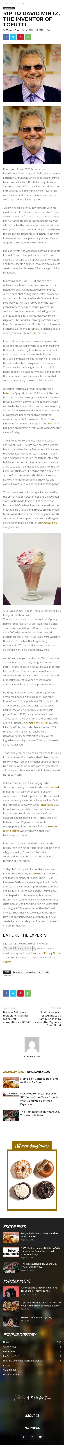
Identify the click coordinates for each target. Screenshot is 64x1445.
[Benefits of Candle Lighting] (11, 1249)
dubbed (54, 715)
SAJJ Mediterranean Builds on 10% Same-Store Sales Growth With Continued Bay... (40, 1179)
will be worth (35, 801)
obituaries (30, 900)
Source (7, 889)
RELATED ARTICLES (13, 1000)
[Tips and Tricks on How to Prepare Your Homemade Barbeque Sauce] (11, 1234)
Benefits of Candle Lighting (36, 1245)
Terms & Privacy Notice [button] (17, 876)
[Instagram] (32, 1365)
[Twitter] (40, 1365)
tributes (8, 903)
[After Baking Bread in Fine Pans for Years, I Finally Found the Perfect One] (11, 1219)
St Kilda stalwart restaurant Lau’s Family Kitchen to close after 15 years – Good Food (48, 947)
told (34, 333)
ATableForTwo (12, 30)
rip (39, 900)
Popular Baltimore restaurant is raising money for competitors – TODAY (17, 945)
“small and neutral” (37, 651)
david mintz (18, 900)
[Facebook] (24, 1365)
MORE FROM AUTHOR (38, 1000)
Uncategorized (18, 3)
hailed (6, 393)
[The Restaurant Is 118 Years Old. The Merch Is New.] (11, 1043)
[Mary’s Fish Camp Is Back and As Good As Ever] (11, 1010)
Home (6, 3)
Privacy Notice (52, 881)
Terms (35, 881)
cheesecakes (49, 522)
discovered (47, 732)
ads (31, 629)
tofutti (46, 900)
